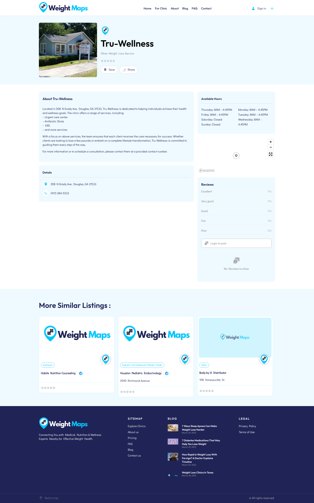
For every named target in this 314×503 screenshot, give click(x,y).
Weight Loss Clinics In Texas (197, 472)
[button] (109, 70)
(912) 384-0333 (60, 193)
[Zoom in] (270, 141)
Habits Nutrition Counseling (58, 373)
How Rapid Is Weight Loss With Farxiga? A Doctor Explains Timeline (199, 458)
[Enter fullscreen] (270, 154)
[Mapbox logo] (207, 170)
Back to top (51, 498)
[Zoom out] (270, 147)
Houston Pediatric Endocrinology (140, 373)
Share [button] (131, 70)
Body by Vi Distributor (212, 373)
